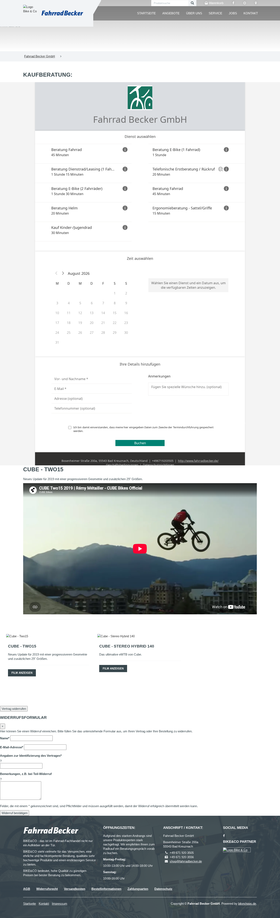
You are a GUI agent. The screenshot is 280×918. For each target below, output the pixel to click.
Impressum (59, 903)
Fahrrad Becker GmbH (39, 56)
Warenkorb (215, 3)
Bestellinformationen (106, 889)
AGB (26, 889)
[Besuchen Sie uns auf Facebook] (233, 3)
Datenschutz (163, 889)
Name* (4, 738)
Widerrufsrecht (47, 889)
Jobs (233, 13)
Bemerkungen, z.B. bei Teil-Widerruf (26, 774)
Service (215, 13)
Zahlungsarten (137, 889)
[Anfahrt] (256, 3)
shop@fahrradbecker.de (186, 861)
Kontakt (251, 13)
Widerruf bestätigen (14, 813)
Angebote (171, 13)
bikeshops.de (247, 903)
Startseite (146, 13)
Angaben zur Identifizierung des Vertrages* (31, 755)
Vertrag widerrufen (14, 708)
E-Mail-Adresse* (11, 747)
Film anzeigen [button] (21, 672)
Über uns (194, 13)
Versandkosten (74, 889)
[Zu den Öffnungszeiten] (244, 3)
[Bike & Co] (237, 850)
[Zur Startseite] (62, 13)
